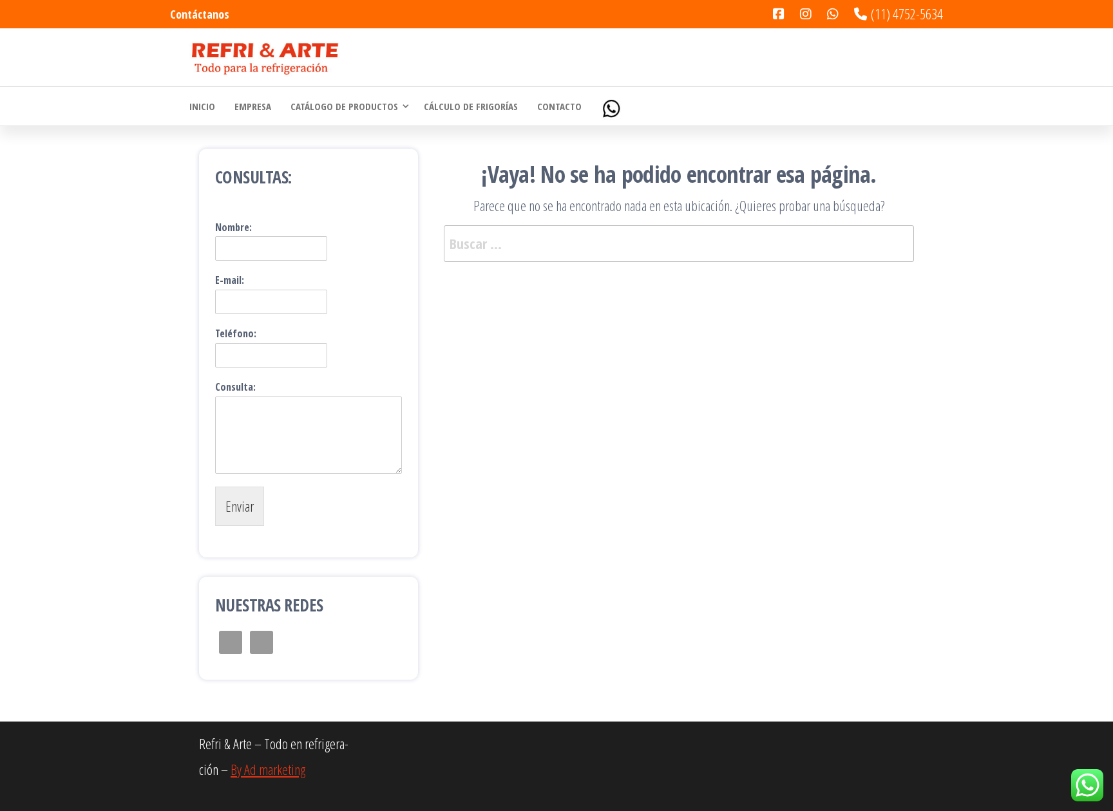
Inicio (202, 106)
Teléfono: (235, 333)
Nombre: (233, 227)
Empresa (252, 106)
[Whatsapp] (612, 106)
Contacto (559, 106)
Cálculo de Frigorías (471, 106)
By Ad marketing (268, 769)
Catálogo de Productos (344, 106)
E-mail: (229, 280)
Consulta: (235, 387)
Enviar (239, 506)
